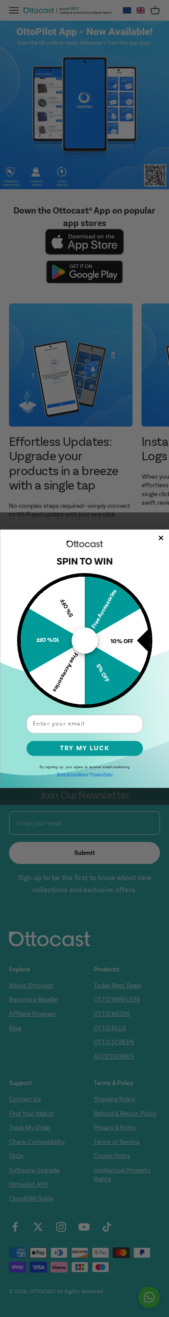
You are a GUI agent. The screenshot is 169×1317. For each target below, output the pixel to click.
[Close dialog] (160, 537)
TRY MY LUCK (84, 747)
